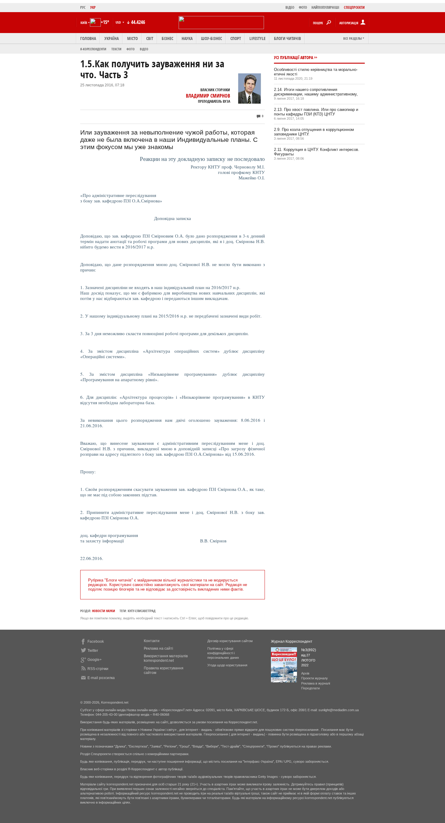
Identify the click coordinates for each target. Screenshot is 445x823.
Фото (131, 49)
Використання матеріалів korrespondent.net (166, 658)
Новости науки (103, 610)
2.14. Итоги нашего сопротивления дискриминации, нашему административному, (316, 91)
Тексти (116, 49)
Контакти (152, 641)
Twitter (92, 650)
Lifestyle (257, 38)
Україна (111, 38)
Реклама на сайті (158, 648)
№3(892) (308, 650)
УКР (93, 7)
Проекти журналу (314, 678)
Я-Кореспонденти (93, 49)
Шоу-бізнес (211, 38)
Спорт (235, 38)
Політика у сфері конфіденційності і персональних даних (223, 653)
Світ (149, 38)
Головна (88, 38)
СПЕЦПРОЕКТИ (354, 7)
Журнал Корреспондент (291, 641)
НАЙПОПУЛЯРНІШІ (325, 7)
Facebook (95, 641)
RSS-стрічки (97, 669)
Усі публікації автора (293, 57)
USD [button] (119, 22)
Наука (187, 38)
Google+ (94, 660)
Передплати (310, 688)
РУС (83, 7)
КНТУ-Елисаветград (142, 610)
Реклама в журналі (315, 683)
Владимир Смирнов (208, 95)
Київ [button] (84, 22)
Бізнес (167, 38)
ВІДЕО (289, 7)
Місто (132, 38)
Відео (144, 49)
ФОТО (303, 7)
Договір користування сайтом (230, 641)
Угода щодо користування (227, 665)
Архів (305, 673)
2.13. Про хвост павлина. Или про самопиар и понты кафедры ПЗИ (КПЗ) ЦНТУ (316, 111)
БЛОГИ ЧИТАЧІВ (287, 38)
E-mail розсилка (101, 678)
